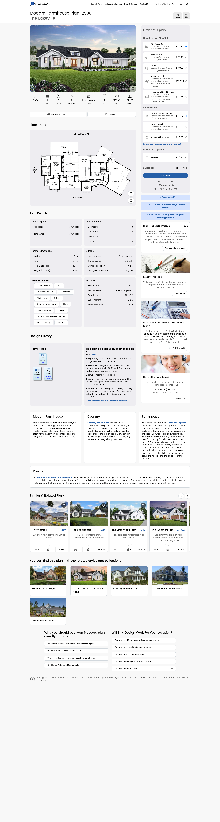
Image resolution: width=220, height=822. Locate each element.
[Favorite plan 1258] (103, 505)
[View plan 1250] (49, 513)
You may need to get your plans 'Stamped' (133, 661)
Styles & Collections (113, 4)
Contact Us (144, 4)
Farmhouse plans (177, 423)
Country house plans (98, 423)
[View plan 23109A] (168, 513)
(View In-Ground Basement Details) (162, 144)
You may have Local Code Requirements (133, 647)
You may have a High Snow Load (129, 654)
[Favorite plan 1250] (64, 505)
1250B (37, 370)
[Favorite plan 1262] (143, 505)
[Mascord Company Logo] (40, 4)
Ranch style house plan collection (55, 478)
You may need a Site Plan (126, 669)
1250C (48, 369)
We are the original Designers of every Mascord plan (70, 644)
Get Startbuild (179, 348)
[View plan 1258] (89, 513)
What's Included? (165, 197)
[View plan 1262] (128, 513)
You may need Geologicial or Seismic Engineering (137, 640)
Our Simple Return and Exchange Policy (64, 665)
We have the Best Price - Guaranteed (64, 651)
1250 (42, 355)
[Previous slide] (33, 58)
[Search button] (173, 4)
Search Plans (96, 4)
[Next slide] (133, 58)
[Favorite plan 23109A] (183, 505)
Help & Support (131, 4)
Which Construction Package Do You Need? (165, 205)
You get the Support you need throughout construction (71, 658)
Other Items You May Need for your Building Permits (165, 216)
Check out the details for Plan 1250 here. (106, 401)
